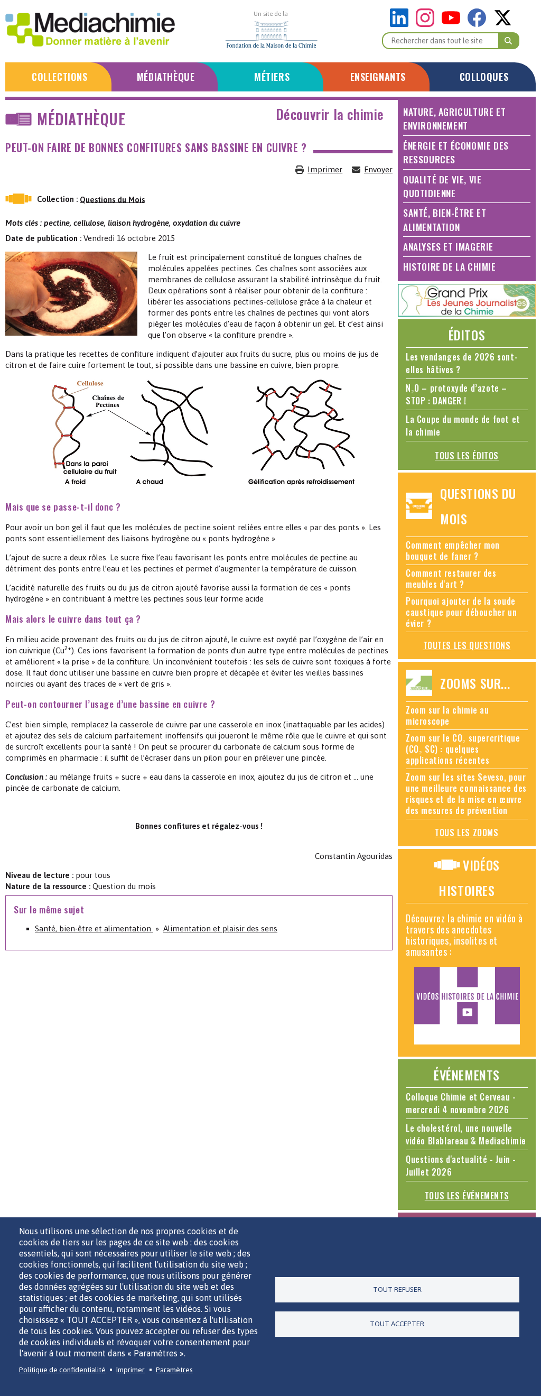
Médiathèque (166, 77)
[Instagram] (428, 24)
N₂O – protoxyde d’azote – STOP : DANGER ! (456, 394)
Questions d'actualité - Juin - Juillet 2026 (461, 1165)
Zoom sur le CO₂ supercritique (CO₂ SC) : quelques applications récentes (463, 749)
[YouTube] (453, 24)
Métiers (272, 77)
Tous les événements (467, 1195)
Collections (60, 77)
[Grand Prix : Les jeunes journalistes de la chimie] (467, 313)
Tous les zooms (466, 832)
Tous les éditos (467, 455)
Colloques (484, 77)
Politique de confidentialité (62, 1369)
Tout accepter (397, 1323)
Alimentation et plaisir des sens (220, 928)
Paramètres (174, 1369)
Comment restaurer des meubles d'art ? (451, 578)
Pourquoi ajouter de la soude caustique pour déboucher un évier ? (461, 612)
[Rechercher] (508, 40)
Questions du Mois (112, 199)
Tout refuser (397, 1289)
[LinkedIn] (402, 24)
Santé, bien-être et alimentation (94, 928)
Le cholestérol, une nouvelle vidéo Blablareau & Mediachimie (466, 1134)
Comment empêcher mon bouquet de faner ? (453, 550)
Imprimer (324, 169)
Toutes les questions (467, 645)
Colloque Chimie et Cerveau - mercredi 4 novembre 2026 (461, 1103)
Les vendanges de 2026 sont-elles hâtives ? (462, 363)
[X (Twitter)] (502, 24)
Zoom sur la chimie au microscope (447, 715)
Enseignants (378, 77)
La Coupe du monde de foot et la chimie (463, 425)
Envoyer (378, 169)
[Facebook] (479, 24)
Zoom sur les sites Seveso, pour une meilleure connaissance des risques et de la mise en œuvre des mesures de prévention (466, 794)
